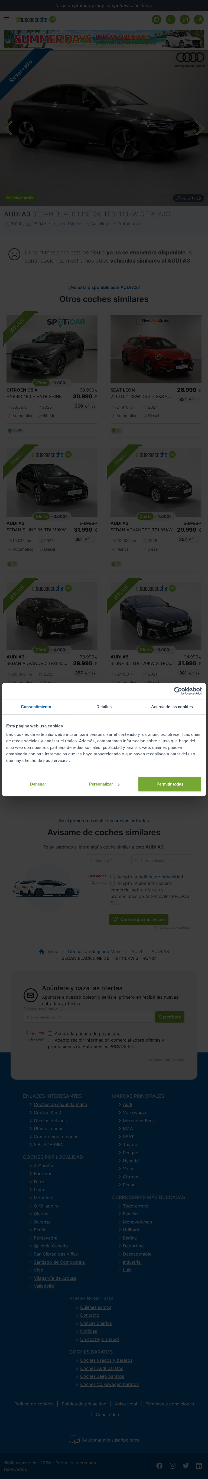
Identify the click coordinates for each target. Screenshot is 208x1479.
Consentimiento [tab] (36, 706)
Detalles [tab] (104, 706)
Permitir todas (170, 784)
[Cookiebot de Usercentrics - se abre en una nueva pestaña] (178, 691)
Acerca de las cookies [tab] (172, 706)
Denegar (38, 784)
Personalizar (101, 784)
